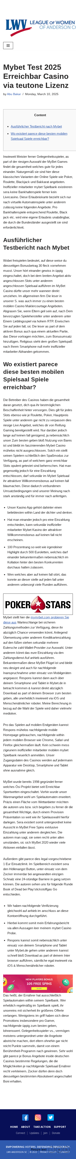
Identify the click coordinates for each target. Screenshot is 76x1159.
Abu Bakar (14, 94)
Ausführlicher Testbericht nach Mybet (36, 126)
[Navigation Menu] (8, 45)
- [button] (52, 1149)
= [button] (66, 1149)
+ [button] (59, 1149)
